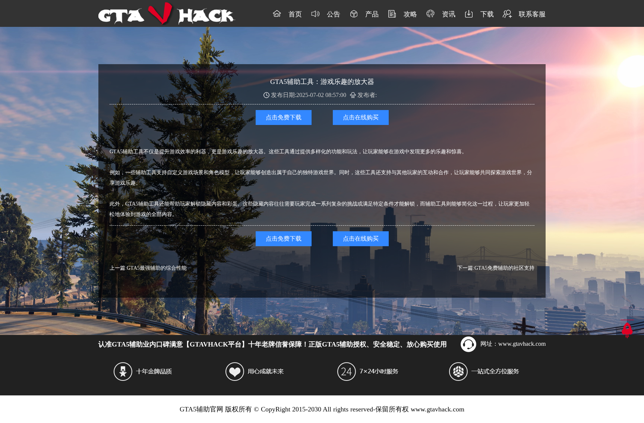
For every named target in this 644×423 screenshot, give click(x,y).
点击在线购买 (361, 117)
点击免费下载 (284, 117)
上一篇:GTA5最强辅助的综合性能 (148, 268)
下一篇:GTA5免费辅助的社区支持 (495, 268)
